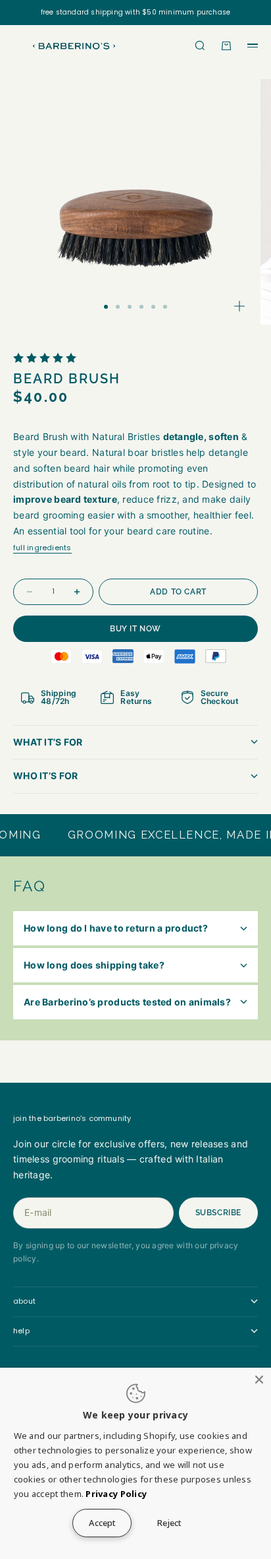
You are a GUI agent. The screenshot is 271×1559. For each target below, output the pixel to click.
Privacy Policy (116, 1494)
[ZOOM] (239, 306)
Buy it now (135, 628)
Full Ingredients (42, 547)
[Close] (259, 1379)
